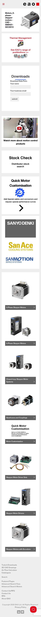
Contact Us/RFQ (8, 591)
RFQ (3, 596)
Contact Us (6, 593)
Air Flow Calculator (9, 570)
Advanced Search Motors (12, 586)
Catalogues (6, 573)
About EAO (6, 599)
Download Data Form (18, 86)
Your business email (18, 91)
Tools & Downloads (9, 565)
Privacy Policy (20, 607)
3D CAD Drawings (9, 568)
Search (4, 577)
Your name (14, 84)
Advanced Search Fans (11, 584)
